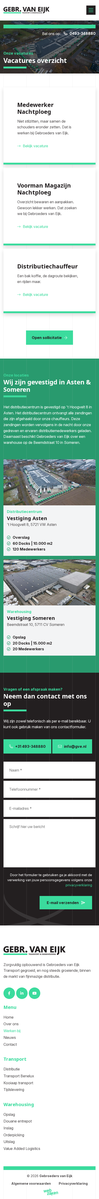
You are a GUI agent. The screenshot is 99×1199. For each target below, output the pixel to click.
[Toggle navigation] (91, 10)
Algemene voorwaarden (31, 1183)
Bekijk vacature (35, 146)
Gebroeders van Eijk (55, 1176)
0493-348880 (83, 33)
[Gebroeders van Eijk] (26, 10)
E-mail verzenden (63, 902)
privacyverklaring (79, 885)
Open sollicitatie (47, 337)
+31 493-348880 (30, 746)
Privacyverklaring (73, 1183)
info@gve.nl (75, 746)
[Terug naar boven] (94, 1194)
